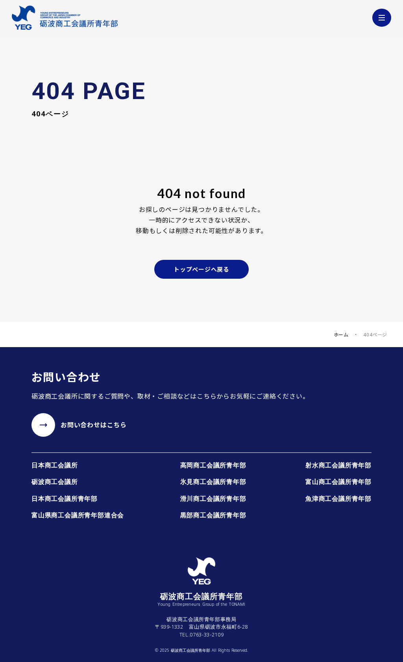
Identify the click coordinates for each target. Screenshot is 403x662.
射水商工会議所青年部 (338, 465)
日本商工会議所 (54, 465)
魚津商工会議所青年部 (338, 498)
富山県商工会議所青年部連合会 (77, 515)
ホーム (341, 334)
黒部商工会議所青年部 (213, 515)
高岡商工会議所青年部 (213, 465)
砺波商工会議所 (54, 481)
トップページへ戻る (201, 269)
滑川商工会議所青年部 (213, 498)
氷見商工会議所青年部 (213, 481)
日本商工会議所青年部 (64, 498)
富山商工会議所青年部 (338, 481)
